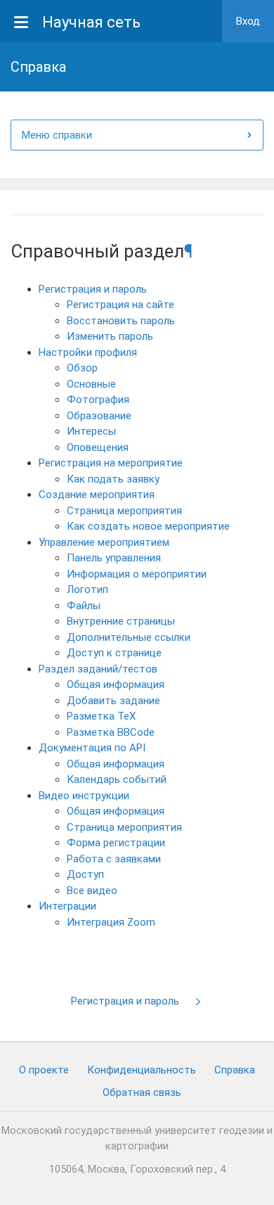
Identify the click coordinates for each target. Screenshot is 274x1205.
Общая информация (115, 684)
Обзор (82, 368)
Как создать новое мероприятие (148, 526)
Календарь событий (117, 779)
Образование (99, 415)
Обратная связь (142, 1092)
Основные (91, 384)
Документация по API (92, 747)
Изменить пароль (110, 336)
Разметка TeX (101, 716)
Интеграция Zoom (111, 922)
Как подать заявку (113, 479)
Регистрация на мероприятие (111, 463)
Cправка (234, 1070)
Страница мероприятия (124, 510)
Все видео (92, 890)
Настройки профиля (88, 352)
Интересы (91, 431)
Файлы (83, 605)
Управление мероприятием (104, 542)
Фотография (98, 399)
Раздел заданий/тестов (98, 669)
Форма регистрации (116, 842)
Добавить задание (113, 700)
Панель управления (114, 558)
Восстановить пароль (121, 320)
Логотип (87, 589)
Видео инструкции (84, 795)
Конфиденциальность (141, 1070)
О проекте (44, 1070)
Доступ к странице (114, 652)
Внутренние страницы (121, 621)
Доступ (85, 874)
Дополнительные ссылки (128, 637)
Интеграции (67, 906)
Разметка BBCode (111, 732)
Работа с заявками (114, 859)
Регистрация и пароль (93, 289)
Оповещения (98, 447)
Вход (248, 21)
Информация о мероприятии (137, 574)
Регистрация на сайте (120, 304)
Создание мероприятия (97, 494)
